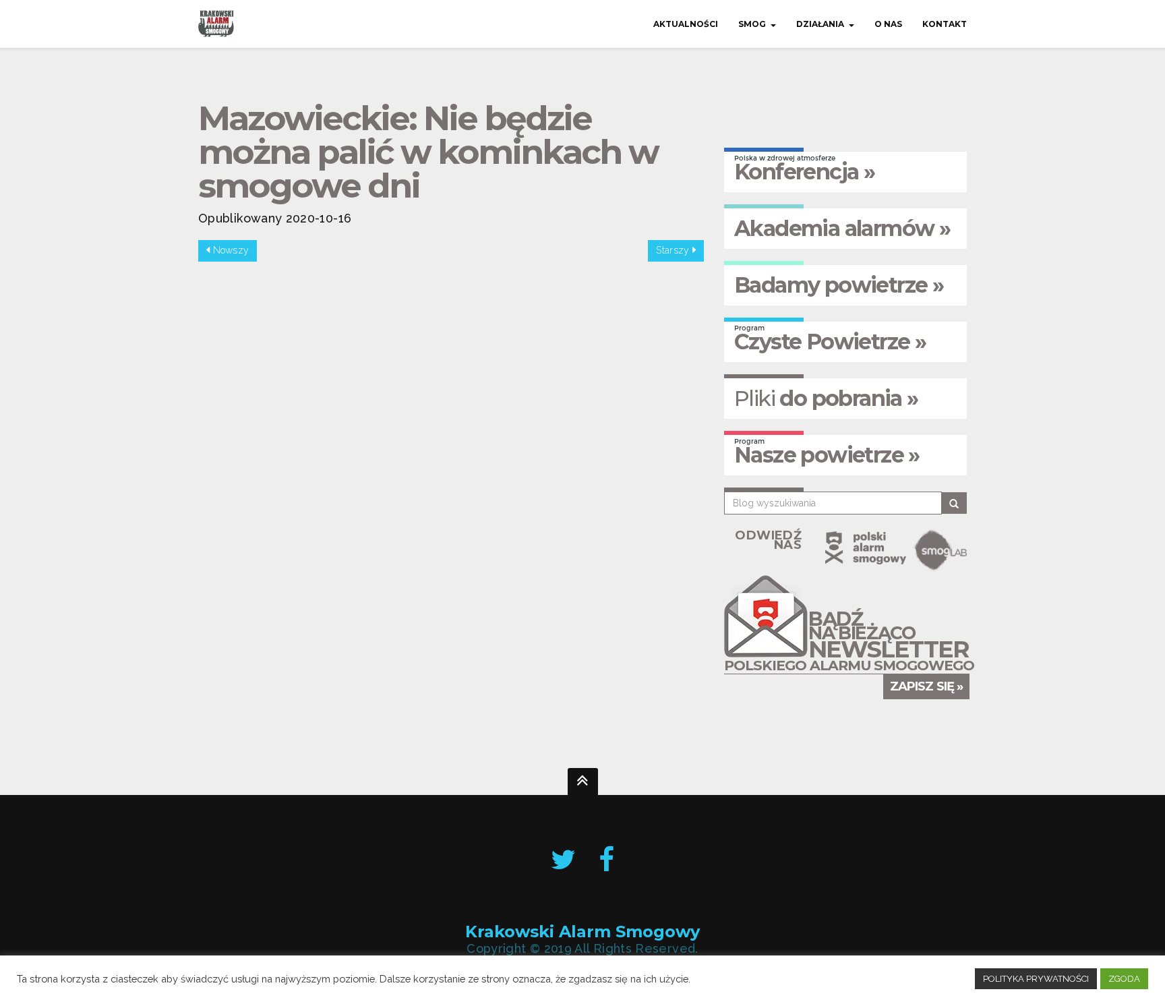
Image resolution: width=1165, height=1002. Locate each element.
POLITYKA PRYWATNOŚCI (1036, 979)
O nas (888, 24)
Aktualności (685, 24)
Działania (820, 24)
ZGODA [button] (1124, 979)
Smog (752, 24)
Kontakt (944, 24)
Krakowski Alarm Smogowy (582, 931)
